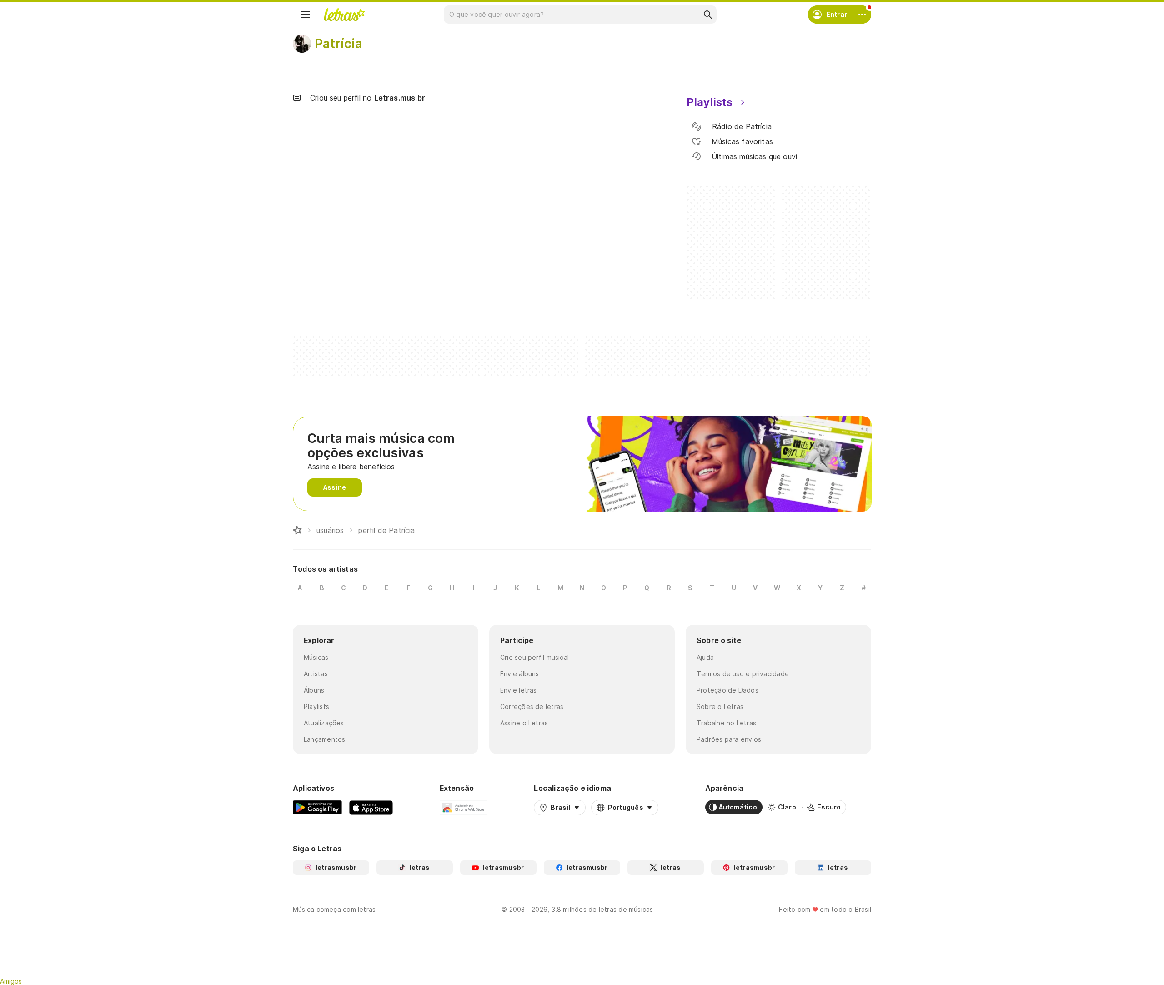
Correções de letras (531, 706)
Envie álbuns (519, 674)
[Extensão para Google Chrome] (463, 807)
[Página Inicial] (297, 530)
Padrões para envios (729, 739)
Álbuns (314, 690)
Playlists (316, 706)
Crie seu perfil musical (534, 657)
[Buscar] (707, 14)
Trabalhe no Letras (726, 723)
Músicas (316, 657)
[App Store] (371, 807)
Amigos (11, 981)
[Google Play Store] (317, 807)
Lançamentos (324, 739)
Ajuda (705, 657)
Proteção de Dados (727, 690)
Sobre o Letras (720, 706)
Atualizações (324, 723)
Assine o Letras (524, 723)
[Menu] (305, 14)
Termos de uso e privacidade (743, 674)
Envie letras (518, 690)
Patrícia (338, 43)
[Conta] (862, 14)
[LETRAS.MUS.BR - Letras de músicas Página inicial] (344, 14)
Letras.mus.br (399, 97)
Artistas (316, 674)
